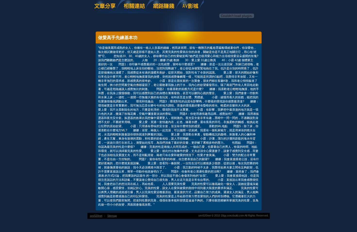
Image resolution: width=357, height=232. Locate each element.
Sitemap (112, 215)
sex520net (96, 215)
